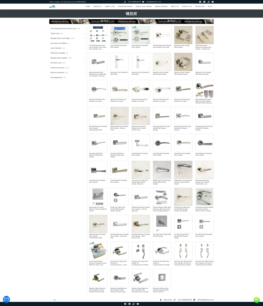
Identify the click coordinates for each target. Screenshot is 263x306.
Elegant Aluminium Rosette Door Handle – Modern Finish (119, 128)
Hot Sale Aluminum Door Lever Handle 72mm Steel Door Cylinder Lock (97, 47)
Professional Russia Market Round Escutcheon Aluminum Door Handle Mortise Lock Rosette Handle (204, 209)
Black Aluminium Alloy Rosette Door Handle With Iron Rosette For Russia (97, 74)
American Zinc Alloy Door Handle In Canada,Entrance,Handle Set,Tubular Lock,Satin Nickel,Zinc (161, 263)
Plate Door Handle (59, 53)
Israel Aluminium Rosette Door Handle (118, 46)
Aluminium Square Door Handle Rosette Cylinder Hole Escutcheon (161, 290)
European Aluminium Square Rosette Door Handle (96, 155)
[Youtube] (213, 2)
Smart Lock (57, 33)
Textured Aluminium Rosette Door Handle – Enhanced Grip (119, 236)
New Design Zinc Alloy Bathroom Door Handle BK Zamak (97, 209)
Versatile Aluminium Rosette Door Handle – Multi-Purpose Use (141, 236)
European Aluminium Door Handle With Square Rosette (161, 128)
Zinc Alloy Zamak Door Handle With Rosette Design (181, 236)
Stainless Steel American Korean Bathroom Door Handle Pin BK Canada (97, 290)
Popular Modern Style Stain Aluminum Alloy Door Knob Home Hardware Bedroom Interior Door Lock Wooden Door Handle (162, 209)
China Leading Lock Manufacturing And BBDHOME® (67, 2)
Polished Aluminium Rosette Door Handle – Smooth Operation (141, 209)
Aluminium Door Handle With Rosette (182, 46)
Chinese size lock (60, 68)
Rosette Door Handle (61, 58)
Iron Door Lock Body (60, 43)
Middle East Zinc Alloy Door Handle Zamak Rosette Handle (183, 182)
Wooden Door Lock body (62, 38)
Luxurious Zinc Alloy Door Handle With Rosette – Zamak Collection (140, 182)
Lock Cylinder (58, 48)
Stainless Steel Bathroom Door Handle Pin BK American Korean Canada (140, 290)
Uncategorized (58, 77)
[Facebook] (200, 2)
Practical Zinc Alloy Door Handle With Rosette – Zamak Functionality (182, 209)
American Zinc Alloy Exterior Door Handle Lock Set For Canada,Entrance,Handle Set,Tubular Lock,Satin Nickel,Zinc (183, 263)
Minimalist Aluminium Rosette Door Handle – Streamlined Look (203, 182)
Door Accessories (59, 72)
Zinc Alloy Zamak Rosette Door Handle (204, 235)
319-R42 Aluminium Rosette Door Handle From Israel (162, 46)
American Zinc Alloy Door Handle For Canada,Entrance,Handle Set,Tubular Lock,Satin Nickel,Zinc (140, 263)
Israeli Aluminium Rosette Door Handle (118, 181)
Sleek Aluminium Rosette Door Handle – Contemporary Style (97, 236)
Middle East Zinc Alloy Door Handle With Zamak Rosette (162, 182)
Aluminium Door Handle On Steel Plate (119, 73)
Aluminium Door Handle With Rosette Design (160, 73)
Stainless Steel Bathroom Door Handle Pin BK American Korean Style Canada (118, 290)
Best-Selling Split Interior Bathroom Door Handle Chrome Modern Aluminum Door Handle (204, 101)
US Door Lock (58, 63)
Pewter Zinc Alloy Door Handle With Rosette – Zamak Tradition (117, 209)
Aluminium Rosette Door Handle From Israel (97, 100)
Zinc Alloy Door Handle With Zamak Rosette (162, 235)
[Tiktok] (209, 2)
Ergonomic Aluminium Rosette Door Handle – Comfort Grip (139, 128)
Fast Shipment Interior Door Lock (65, 28)
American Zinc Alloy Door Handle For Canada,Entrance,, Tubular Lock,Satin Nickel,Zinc (119, 263)
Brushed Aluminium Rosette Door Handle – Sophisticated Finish (98, 128)
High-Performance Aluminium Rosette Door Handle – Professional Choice (203, 47)
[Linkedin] (204, 2)
